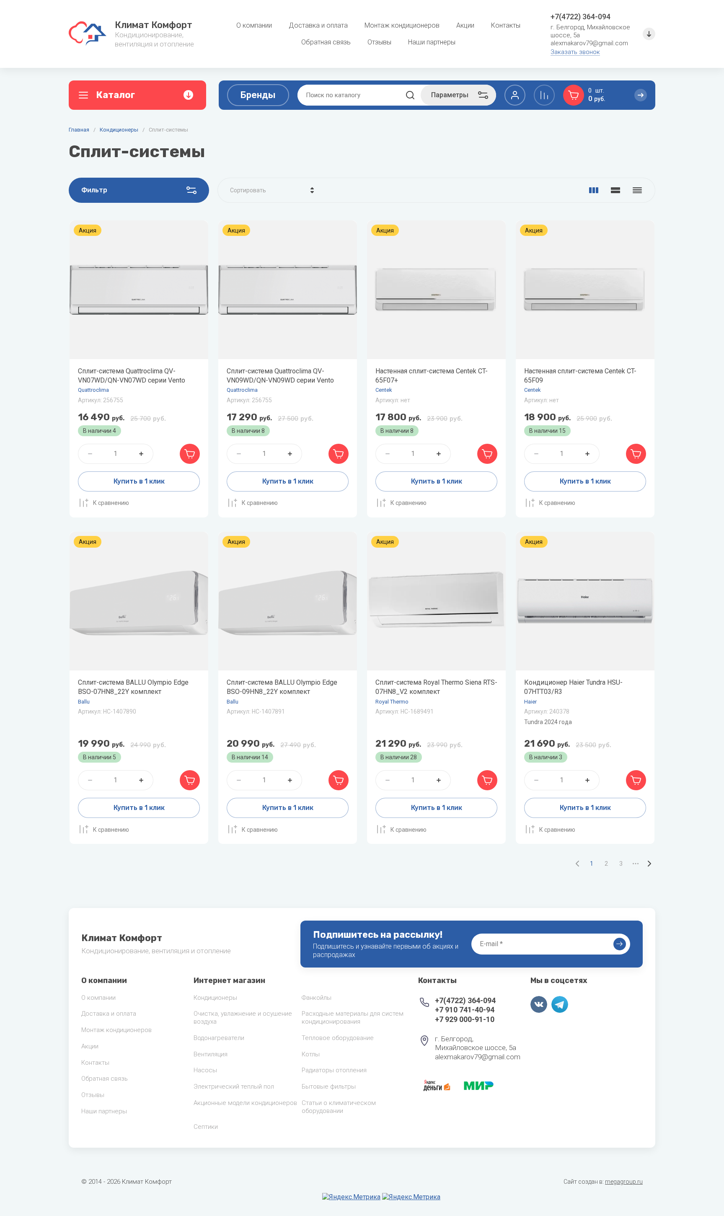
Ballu (84, 702)
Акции (89, 1046)
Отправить (619, 944)
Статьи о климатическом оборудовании (339, 1107)
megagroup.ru (624, 1181)
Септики (206, 1127)
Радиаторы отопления (334, 1070)
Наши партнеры (104, 1111)
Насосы (205, 1070)
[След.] (649, 863)
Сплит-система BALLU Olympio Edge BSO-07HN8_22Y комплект (133, 687)
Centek (383, 390)
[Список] (615, 190)
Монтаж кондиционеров (116, 1030)
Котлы (311, 1054)
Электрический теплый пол (234, 1086)
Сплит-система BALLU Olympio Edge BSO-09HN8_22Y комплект (282, 687)
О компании (98, 997)
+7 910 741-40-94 (464, 1009)
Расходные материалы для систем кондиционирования (352, 1017)
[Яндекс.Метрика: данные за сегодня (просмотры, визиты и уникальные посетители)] (351, 1197)
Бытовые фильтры (329, 1086)
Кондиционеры (119, 130)
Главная (79, 130)
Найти (410, 95)
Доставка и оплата (108, 1013)
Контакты (95, 1062)
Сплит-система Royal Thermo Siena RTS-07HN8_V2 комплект (436, 687)
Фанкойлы (316, 997)
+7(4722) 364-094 (580, 16)
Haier (530, 702)
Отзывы (92, 1095)
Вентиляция (211, 1054)
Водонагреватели (219, 1038)
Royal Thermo (392, 702)
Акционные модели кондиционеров (245, 1103)
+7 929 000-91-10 (464, 1019)
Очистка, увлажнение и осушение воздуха (243, 1017)
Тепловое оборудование (338, 1038)
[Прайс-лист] (637, 190)
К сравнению (111, 502)
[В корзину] (190, 454)
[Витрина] (593, 190)
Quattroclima (93, 390)
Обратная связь (104, 1078)
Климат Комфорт (153, 25)
